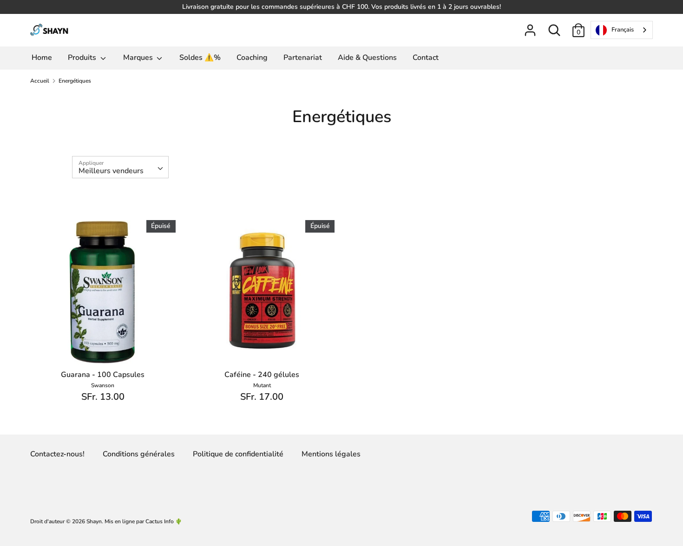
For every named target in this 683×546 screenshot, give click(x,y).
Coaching (252, 57)
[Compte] (530, 26)
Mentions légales (331, 454)
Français (622, 30)
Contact (426, 57)
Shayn (94, 521)
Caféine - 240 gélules (261, 375)
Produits (83, 57)
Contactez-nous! (57, 454)
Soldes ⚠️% (200, 57)
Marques (139, 57)
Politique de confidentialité (238, 454)
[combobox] (622, 30)
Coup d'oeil (103, 349)
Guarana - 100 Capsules (102, 375)
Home (42, 57)
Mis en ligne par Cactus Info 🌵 (143, 521)
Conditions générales (139, 454)
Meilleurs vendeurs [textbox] (111, 171)
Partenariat (302, 57)
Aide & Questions (367, 57)
